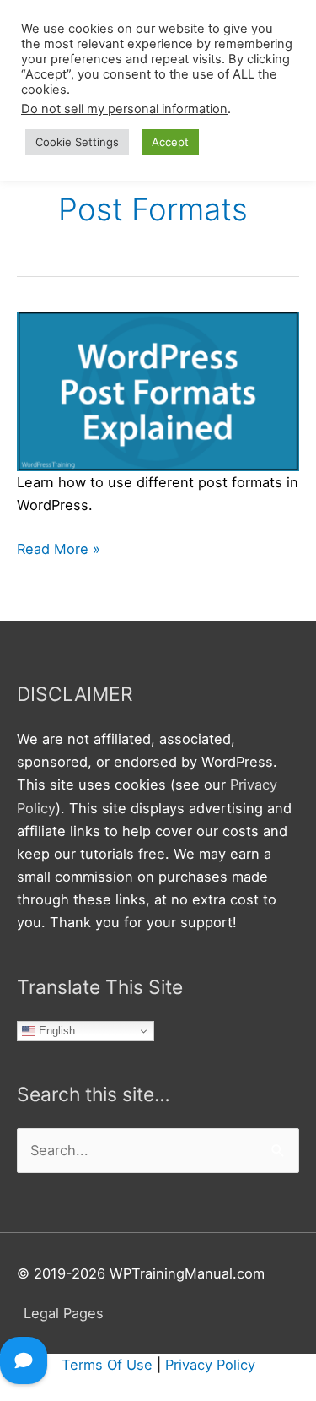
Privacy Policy (210, 1364)
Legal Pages (64, 1313)
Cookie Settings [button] (77, 142)
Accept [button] (170, 142)
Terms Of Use (107, 1364)
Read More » (58, 550)
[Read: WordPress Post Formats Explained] (158, 390)
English (55, 1030)
